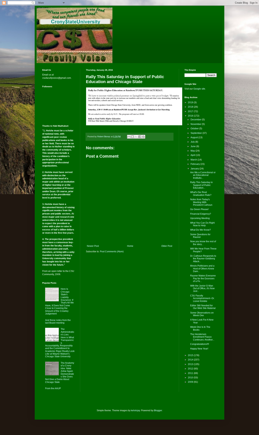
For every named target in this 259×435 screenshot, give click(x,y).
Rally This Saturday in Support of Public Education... (201, 185)
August (194, 137)
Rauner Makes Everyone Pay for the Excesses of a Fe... (203, 278)
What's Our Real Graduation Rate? (200, 193)
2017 (191, 111)
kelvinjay (135, 410)
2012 (191, 368)
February (195, 164)
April (193, 155)
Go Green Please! (199, 209)
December (196, 119)
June (193, 146)
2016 (191, 115)
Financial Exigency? (200, 214)
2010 (191, 377)
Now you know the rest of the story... (203, 242)
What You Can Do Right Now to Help (202, 224)
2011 (191, 373)
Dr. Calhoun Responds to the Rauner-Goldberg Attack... (203, 259)
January (195, 168)
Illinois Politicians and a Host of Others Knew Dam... (202, 268)
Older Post (166, 246)
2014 (191, 359)
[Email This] (129, 137)
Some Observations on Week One (202, 314)
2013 (191, 364)
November (196, 124)
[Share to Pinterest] (143, 137)
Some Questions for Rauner (200, 235)
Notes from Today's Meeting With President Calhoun (201, 202)
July (193, 142)
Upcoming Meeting (200, 218)
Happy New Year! (199, 348)
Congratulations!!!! (199, 344)
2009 (191, 382)
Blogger (158, 410)
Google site (199, 88)
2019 (191, 102)
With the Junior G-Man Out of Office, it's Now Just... (202, 288)
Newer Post (93, 246)
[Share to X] (136, 137)
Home (130, 246)
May (193, 150)
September (196, 133)
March (194, 159)
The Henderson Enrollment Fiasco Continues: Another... (202, 337)
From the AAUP (53, 388)
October (195, 128)
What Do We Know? (200, 230)
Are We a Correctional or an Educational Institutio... (203, 175)
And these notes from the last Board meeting (58, 321)
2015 (191, 355)
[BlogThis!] (132, 137)
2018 (191, 107)
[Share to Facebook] (140, 137)
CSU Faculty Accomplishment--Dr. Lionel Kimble (202, 298)
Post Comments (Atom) (112, 251)
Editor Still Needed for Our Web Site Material (203, 307)
